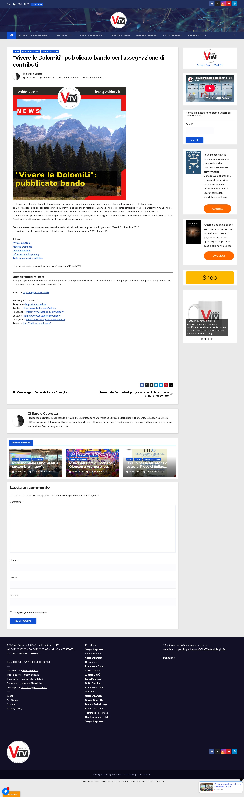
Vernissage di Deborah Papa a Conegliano (43, 392)
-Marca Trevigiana (50, 51)
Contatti (11, 704)
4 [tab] (212, 339)
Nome (14, 560)
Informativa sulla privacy (26, 254)
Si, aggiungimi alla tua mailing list (30, 612)
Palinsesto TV (197, 35)
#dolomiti (57, 77)
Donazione (169, 657)
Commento (17, 501)
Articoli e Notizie (91, 35)
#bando (47, 77)
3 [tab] (208, 339)
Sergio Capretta (34, 74)
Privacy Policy (14, 708)
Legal (10, 695)
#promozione (87, 77)
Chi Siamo (12, 700)
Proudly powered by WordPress (107, 774)
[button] (235, 35)
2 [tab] (205, 339)
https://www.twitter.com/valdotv (39, 308)
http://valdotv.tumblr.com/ (37, 323)
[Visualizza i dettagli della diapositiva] (207, 315)
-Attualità (26, 459)
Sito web (14, 595)
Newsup (132, 774)
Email (14, 577)
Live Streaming (172, 35)
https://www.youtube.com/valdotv (42, 315)
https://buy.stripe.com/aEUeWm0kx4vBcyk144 (201, 649)
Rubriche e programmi (33, 35)
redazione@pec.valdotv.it (34, 687)
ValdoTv (181, 645)
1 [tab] (202, 339)
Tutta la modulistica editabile (28, 258)
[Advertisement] (93, 363)
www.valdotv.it (30, 670)
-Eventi (138, 459)
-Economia (37, 459)
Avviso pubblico (21, 242)
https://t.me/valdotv (35, 304)
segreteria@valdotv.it (31, 683)
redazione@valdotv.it (31, 679)
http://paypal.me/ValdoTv (36, 292)
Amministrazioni (146, 35)
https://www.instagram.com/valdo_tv (45, 319)
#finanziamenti (71, 77)
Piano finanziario (22, 250)
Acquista (217, 208)
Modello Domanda (22, 246)
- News (16, 51)
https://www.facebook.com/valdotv (45, 311)
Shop (210, 277)
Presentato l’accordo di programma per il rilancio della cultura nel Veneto (134, 394)
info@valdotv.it (31, 674)
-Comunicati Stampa (30, 51)
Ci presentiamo (120, 35)
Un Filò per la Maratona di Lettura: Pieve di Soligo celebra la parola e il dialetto (149, 466)
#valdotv (100, 77)
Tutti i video (63, 35)
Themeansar (144, 774)
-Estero (93, 456)
